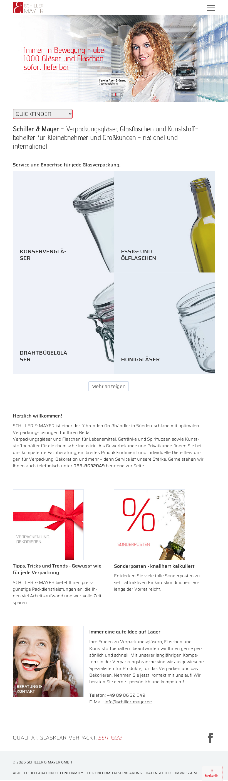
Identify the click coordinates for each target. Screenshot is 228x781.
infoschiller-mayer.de (128, 701)
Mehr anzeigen (108, 386)
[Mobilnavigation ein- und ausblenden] (211, 7)
